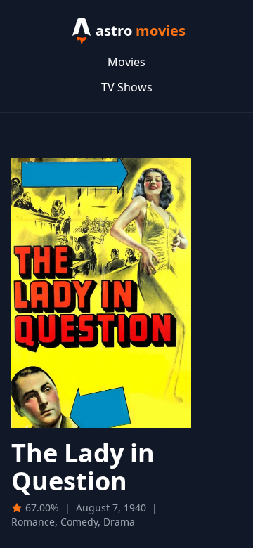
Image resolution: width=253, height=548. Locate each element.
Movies (126, 62)
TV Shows (127, 87)
